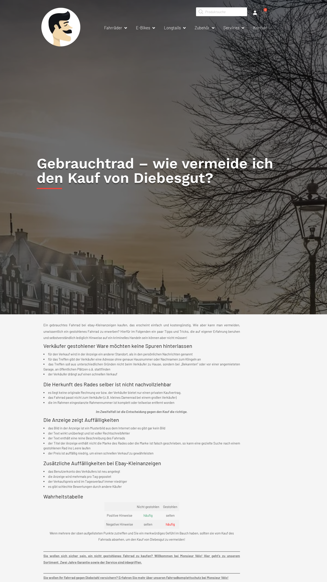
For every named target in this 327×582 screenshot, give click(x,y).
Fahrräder (113, 27)
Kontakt (260, 27)
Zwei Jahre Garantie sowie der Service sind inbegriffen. (101, 562)
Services (231, 27)
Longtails (172, 27)
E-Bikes (143, 27)
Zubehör (202, 27)
